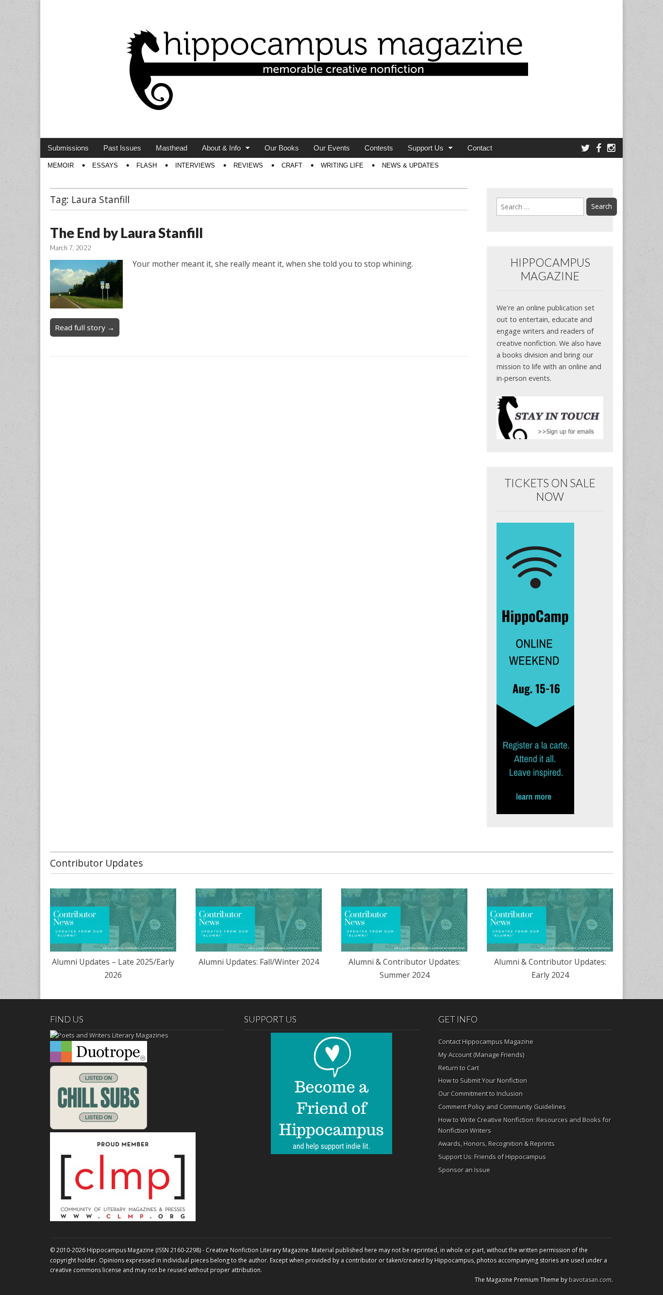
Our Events (332, 148)
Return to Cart (458, 1067)
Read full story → (85, 327)
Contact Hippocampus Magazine (485, 1041)
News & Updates (410, 165)
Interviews (195, 165)
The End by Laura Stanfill (126, 232)
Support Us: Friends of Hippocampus (492, 1156)
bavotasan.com (590, 1280)
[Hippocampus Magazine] (331, 61)
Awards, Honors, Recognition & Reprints (496, 1143)
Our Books (282, 148)
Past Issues (122, 148)
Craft (292, 165)
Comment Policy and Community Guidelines (502, 1106)
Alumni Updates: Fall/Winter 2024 (259, 961)
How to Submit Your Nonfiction (482, 1080)
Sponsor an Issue (464, 1169)
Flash (146, 165)
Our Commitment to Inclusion (480, 1093)
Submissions (68, 148)
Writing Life (342, 165)
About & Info (221, 148)
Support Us (426, 148)
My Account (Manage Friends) (481, 1054)
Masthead (171, 148)
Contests (379, 148)
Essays (105, 165)
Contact (479, 148)
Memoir (61, 165)
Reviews (248, 165)
